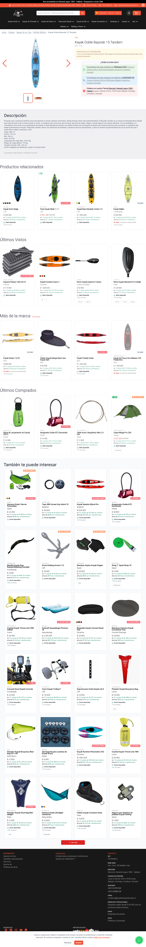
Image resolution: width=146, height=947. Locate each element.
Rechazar (67, 943)
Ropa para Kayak (65, 21)
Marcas (118, 13)
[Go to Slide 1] (28, 98)
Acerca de (7, 864)
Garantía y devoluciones (13, 859)
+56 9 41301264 (91, 5)
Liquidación (102, 13)
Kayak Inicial (12, 21)
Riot (76, 37)
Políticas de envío (10, 867)
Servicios (7, 861)
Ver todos (36, 316)
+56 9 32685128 (107, 5)
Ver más (74, 842)
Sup (133, 21)
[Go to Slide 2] (38, 98)
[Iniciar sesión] (129, 13)
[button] (36, 63)
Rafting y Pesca (77, 26)
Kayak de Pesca (47, 21)
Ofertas (111, 13)
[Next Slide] (68, 63)
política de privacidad (101, 937)
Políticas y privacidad (116, 920)
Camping (113, 21)
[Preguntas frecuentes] (143, 5)
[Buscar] (82, 13)
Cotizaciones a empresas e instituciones (72, 856)
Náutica (63, 26)
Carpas (124, 21)
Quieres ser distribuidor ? (65, 859)
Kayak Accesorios (98, 21)
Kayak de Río (81, 21)
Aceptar (79, 943)
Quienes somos (9, 856)
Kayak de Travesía (29, 21)
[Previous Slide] (4, 63)
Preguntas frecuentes (116, 914)
